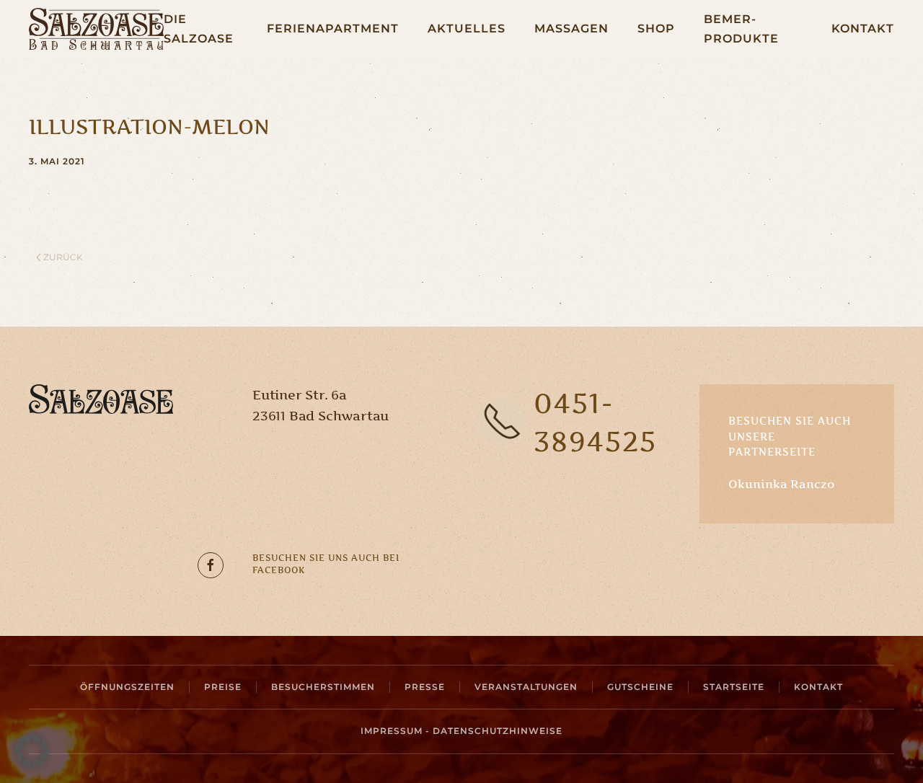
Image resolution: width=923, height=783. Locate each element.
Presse (425, 686)
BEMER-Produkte (741, 28)
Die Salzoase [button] (199, 28)
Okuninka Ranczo (781, 484)
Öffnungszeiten (127, 686)
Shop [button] (656, 28)
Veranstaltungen (526, 686)
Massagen (571, 28)
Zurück (63, 257)
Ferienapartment (333, 28)
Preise (223, 686)
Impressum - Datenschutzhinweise (461, 730)
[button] (31, 751)
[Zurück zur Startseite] (96, 29)
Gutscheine (640, 686)
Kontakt (862, 28)
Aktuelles (466, 28)
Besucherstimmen (323, 686)
